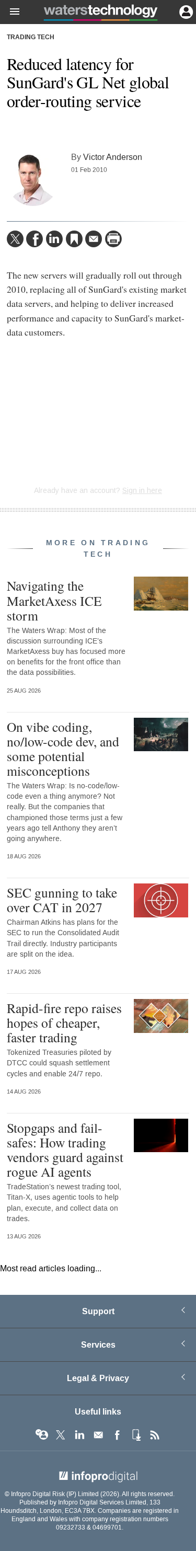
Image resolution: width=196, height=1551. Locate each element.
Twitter (60, 1435)
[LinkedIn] (54, 239)
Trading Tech (30, 37)
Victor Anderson (112, 157)
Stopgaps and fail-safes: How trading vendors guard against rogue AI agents (65, 1149)
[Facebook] (34, 239)
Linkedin (79, 1435)
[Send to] (93, 239)
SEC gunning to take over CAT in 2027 (62, 899)
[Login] (185, 11)
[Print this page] (113, 239)
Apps (136, 1435)
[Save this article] (74, 239)
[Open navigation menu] (10, 12)
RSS (154, 1435)
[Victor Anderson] (33, 180)
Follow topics (42, 1435)
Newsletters (98, 1435)
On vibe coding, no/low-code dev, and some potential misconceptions (63, 748)
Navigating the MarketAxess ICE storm (54, 600)
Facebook (117, 1435)
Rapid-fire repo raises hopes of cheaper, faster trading (64, 1022)
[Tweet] (15, 239)
